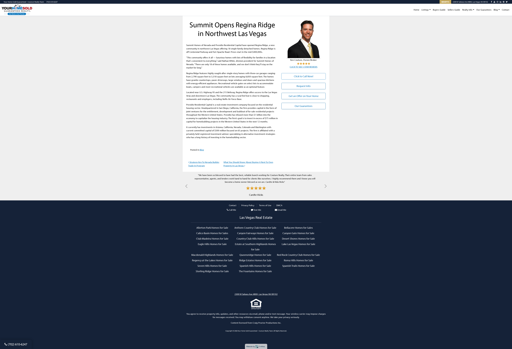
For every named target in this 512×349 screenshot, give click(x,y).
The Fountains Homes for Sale (255, 271)
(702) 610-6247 (52, 2)
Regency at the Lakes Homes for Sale (212, 260)
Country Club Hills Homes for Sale (255, 238)
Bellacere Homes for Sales (298, 227)
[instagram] (497, 2)
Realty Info (467, 9)
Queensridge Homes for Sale (255, 254)
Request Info (304, 86)
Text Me (257, 209)
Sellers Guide (454, 9)
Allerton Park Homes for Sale (212, 227)
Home (416, 9)
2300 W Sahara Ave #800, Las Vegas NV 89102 (470, 2)
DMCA (279, 205)
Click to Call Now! (303, 76)
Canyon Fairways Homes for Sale (255, 233)
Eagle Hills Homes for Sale (212, 244)
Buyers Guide (439, 9)
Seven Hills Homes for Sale (212, 265)
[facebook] (491, 2)
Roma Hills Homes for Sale (298, 260)
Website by (255, 346)
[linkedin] (500, 2)
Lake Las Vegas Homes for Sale (298, 244)
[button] (186, 186)
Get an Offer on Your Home (304, 96)
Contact (505, 9)
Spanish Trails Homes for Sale (298, 265)
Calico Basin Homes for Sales (212, 233)
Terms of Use (265, 205)
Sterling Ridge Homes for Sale (212, 271)
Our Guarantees (483, 9)
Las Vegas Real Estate (256, 217)
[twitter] (507, 2)
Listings (425, 9)
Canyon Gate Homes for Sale (298, 233)
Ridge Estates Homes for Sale (255, 260)
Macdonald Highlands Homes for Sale (212, 254)
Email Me (282, 209)
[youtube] (494, 2)
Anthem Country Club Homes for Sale (255, 227)
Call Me (232, 209)
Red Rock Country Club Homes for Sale (298, 254)
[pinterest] (503, 2)
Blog (496, 9)
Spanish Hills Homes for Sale (255, 265)
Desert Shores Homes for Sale (298, 238)
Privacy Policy (247, 205)
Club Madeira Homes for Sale (212, 238)
